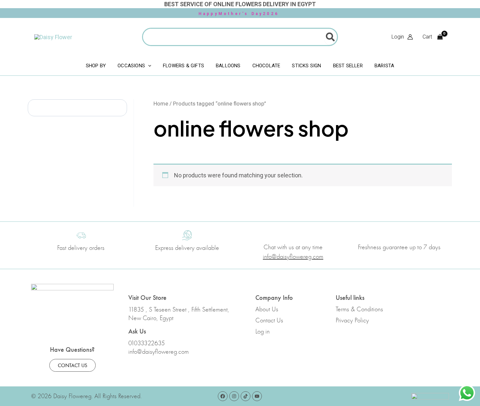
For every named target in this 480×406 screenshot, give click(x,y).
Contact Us (269, 320)
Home (160, 104)
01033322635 (146, 343)
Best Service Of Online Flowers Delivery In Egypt (240, 4)
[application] (148, 66)
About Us (266, 309)
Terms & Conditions (359, 309)
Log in (262, 331)
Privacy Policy (352, 320)
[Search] (331, 37)
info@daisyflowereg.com (158, 351)
